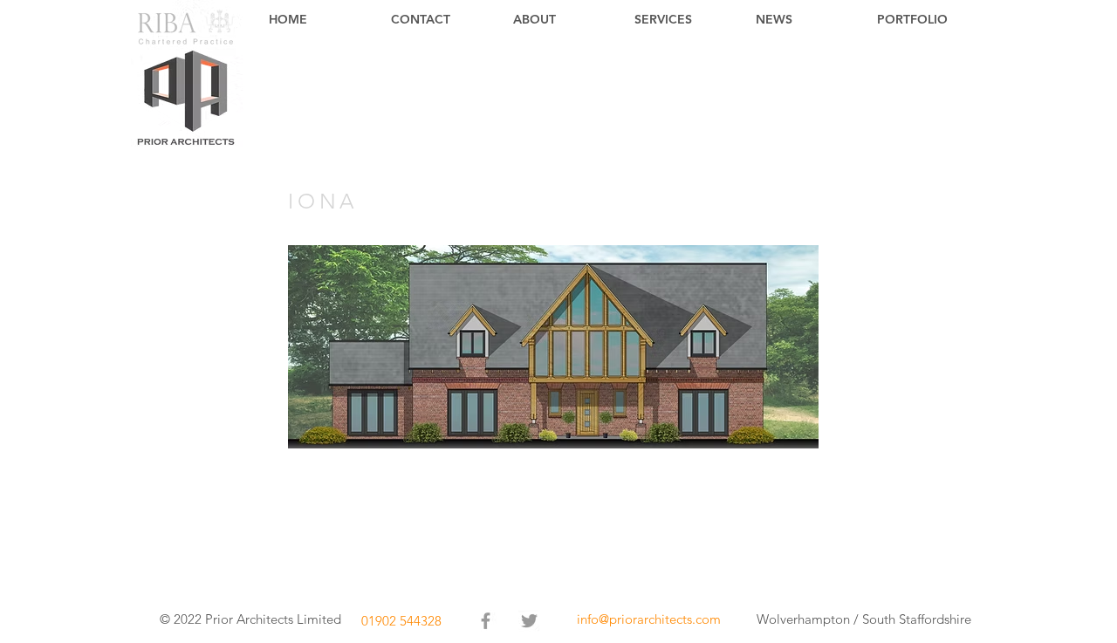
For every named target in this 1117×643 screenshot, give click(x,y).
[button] (553, 346)
